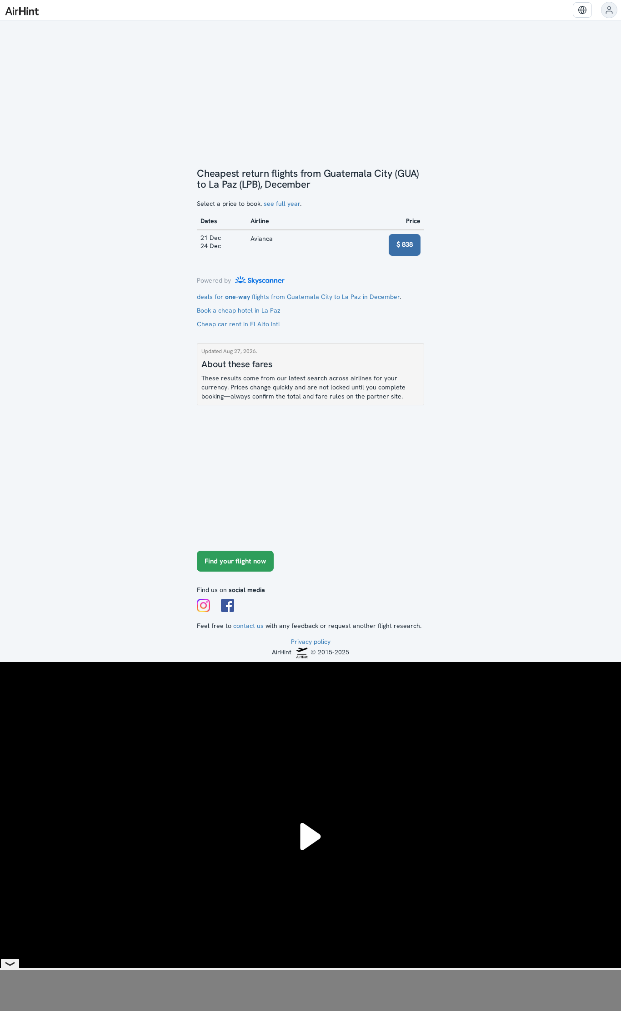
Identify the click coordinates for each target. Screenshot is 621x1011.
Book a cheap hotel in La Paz (238, 310)
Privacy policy (311, 641)
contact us (248, 626)
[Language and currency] (582, 10)
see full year (282, 203)
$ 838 (404, 244)
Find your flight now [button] (235, 561)
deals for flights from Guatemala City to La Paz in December (298, 297)
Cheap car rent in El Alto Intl (238, 324)
